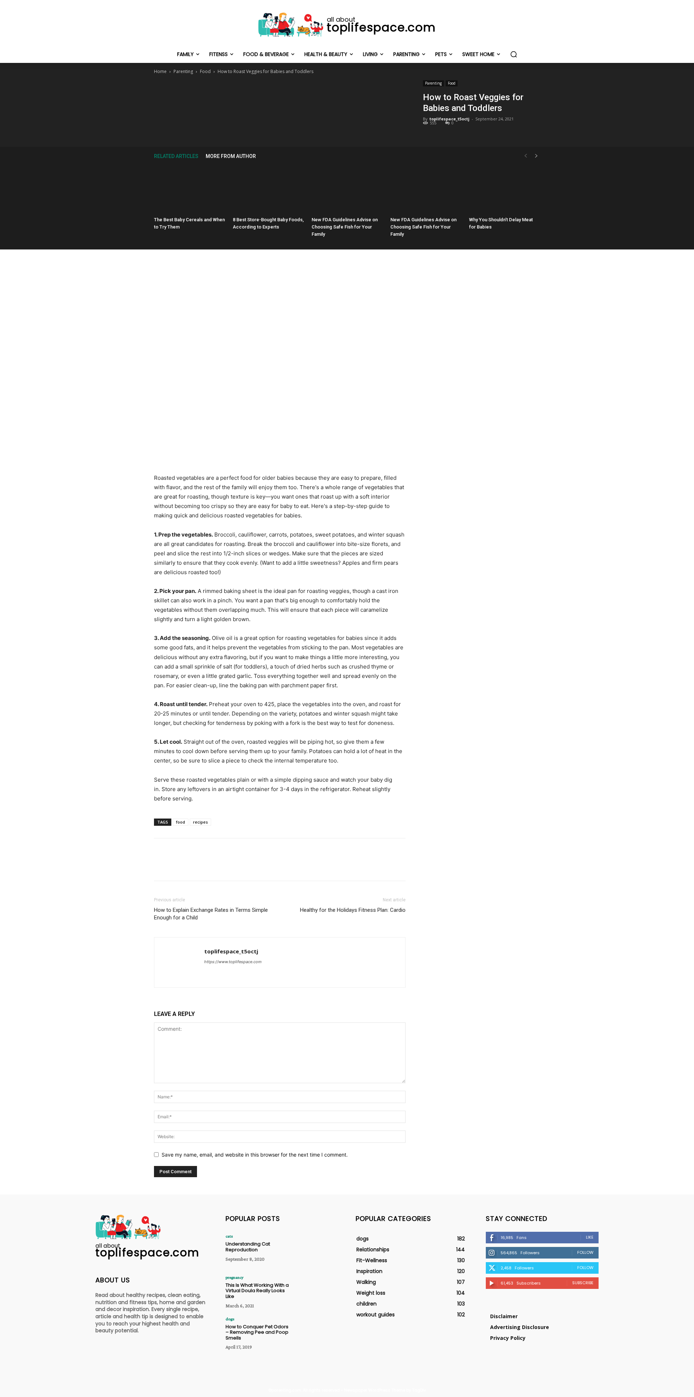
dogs (230, 1319)
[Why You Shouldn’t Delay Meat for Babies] (504, 189)
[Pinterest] (279, 95)
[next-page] (536, 156)
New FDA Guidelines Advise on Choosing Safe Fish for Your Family (345, 227)
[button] (513, 54)
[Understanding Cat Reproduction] (315, 1249)
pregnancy (235, 1277)
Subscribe (583, 1283)
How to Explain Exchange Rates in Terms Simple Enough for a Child (211, 914)
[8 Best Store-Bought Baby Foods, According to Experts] (268, 189)
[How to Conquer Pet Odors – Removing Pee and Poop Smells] (315, 1332)
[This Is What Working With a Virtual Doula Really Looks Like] (315, 1291)
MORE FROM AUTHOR (231, 156)
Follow (585, 1252)
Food (205, 71)
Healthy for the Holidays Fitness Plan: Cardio (353, 910)
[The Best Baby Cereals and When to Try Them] (189, 189)
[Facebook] (246, 95)
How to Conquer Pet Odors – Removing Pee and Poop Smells (257, 1332)
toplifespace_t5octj (449, 118)
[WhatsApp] (296, 95)
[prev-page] (525, 156)
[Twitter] (263, 95)
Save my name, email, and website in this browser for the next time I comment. (255, 1155)
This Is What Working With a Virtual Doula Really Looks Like (257, 1291)
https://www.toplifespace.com (233, 961)
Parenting (183, 71)
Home (160, 71)
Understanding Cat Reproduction (248, 1246)
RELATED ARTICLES (176, 156)
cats (229, 1236)
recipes (200, 822)
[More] (313, 95)
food (180, 822)
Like (590, 1237)
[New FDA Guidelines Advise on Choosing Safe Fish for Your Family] (347, 189)
